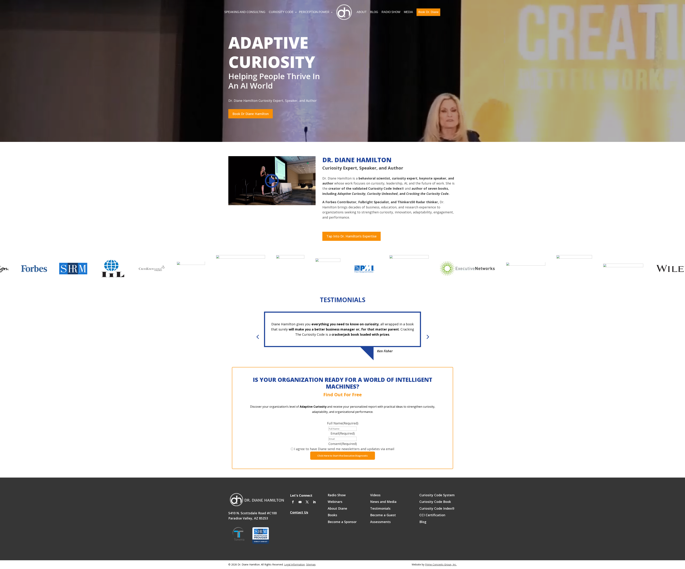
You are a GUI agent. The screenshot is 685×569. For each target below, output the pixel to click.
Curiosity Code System (437, 495)
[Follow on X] (307, 502)
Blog (374, 12)
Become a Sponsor (342, 522)
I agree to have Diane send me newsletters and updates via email (344, 449)
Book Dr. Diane (428, 12)
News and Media (383, 502)
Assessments (380, 522)
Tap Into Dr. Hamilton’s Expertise (351, 236)
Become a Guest (383, 515)
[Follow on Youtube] (300, 502)
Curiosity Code (281, 12)
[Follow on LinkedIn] (314, 502)
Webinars (335, 502)
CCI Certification (432, 515)
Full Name (342, 423)
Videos (375, 495)
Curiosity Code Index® (437, 509)
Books (332, 515)
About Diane (337, 509)
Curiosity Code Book (435, 502)
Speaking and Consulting (244, 12)
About (362, 12)
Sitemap (311, 564)
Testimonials (380, 509)
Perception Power (314, 12)
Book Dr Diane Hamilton (250, 114)
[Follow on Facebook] (293, 502)
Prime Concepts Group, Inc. (441, 564)
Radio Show (391, 12)
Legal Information (294, 564)
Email (343, 433)
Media (408, 12)
